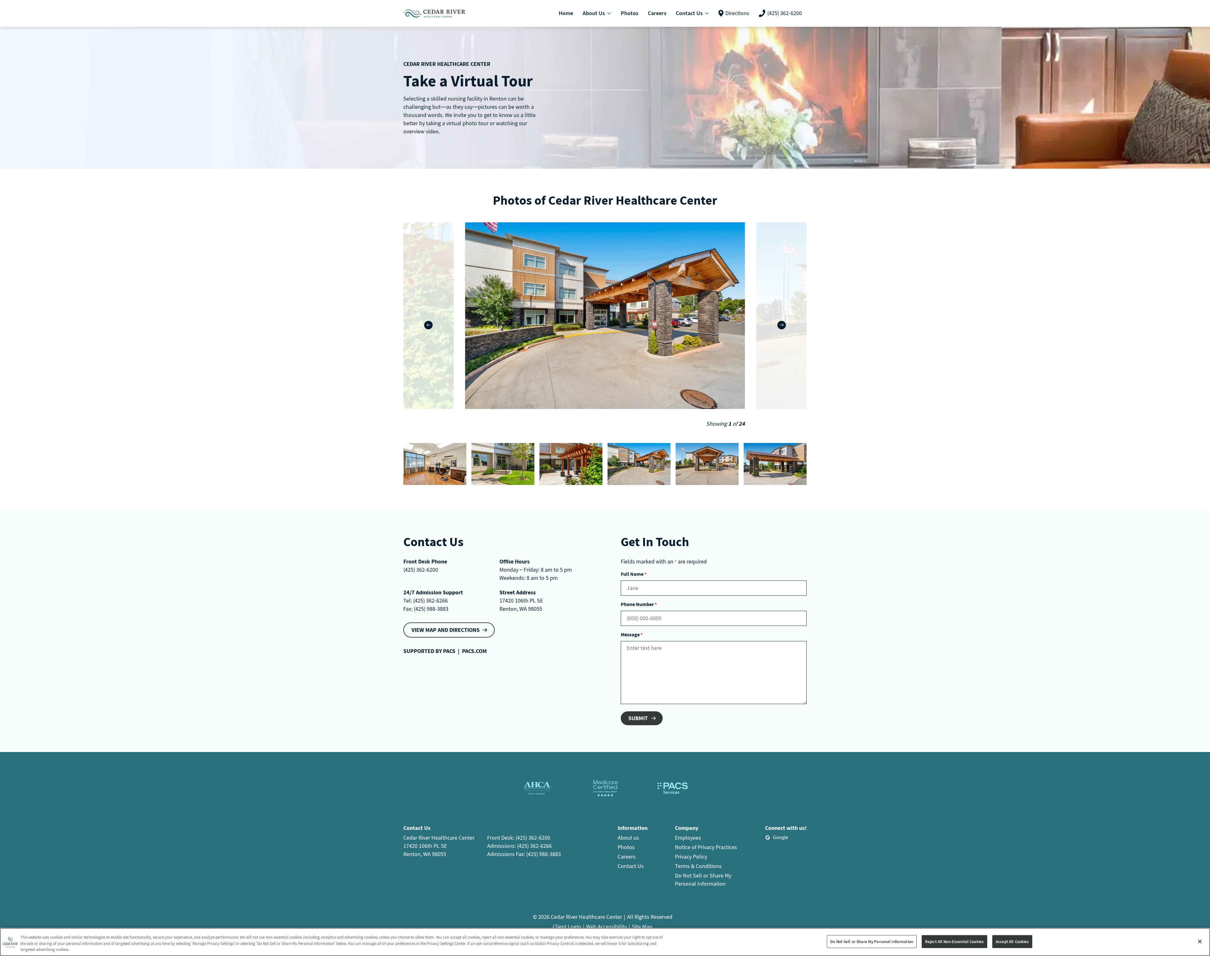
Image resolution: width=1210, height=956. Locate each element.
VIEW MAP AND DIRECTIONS (446, 629)
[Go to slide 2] (707, 464)
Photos (626, 847)
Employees (688, 837)
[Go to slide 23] (502, 464)
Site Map (642, 926)
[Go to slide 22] (434, 464)
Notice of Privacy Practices (706, 847)
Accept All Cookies (1012, 941)
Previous (428, 325)
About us (628, 837)
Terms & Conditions (698, 866)
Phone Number (639, 604)
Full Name (633, 574)
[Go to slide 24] (570, 464)
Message (631, 634)
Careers (627, 856)
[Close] (1200, 941)
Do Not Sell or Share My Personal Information (871, 941)
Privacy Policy (691, 856)
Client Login (567, 926)
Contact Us (631, 866)
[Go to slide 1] (639, 464)
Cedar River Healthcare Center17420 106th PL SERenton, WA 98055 (439, 846)
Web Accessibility (606, 926)
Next (781, 325)
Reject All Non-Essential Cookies (954, 941)
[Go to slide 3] (775, 464)
